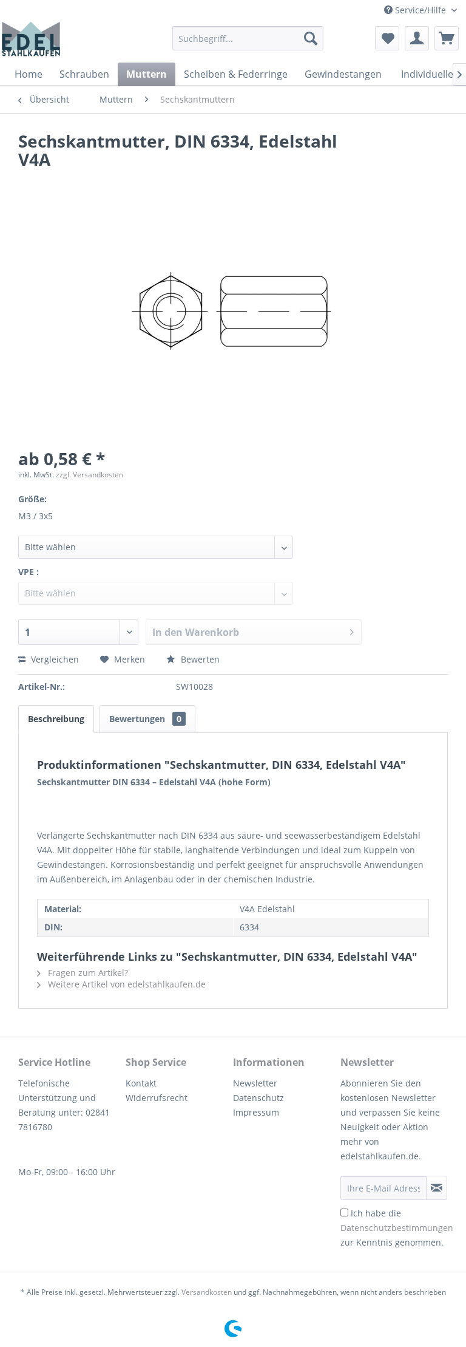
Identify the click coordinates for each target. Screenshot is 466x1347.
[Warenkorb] (446, 38)
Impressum (256, 1112)
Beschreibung (56, 719)
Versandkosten (206, 1292)
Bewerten (199, 659)
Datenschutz (258, 1097)
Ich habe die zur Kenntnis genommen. (396, 1227)
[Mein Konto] (417, 38)
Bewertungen (145, 719)
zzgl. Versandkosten (89, 474)
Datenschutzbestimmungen (396, 1227)
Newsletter (255, 1083)
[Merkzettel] (387, 38)
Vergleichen (54, 659)
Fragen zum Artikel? (87, 972)
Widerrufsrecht (156, 1097)
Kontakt (141, 1083)
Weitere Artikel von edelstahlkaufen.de (126, 984)
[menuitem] (248, 38)
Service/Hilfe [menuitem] (420, 10)
